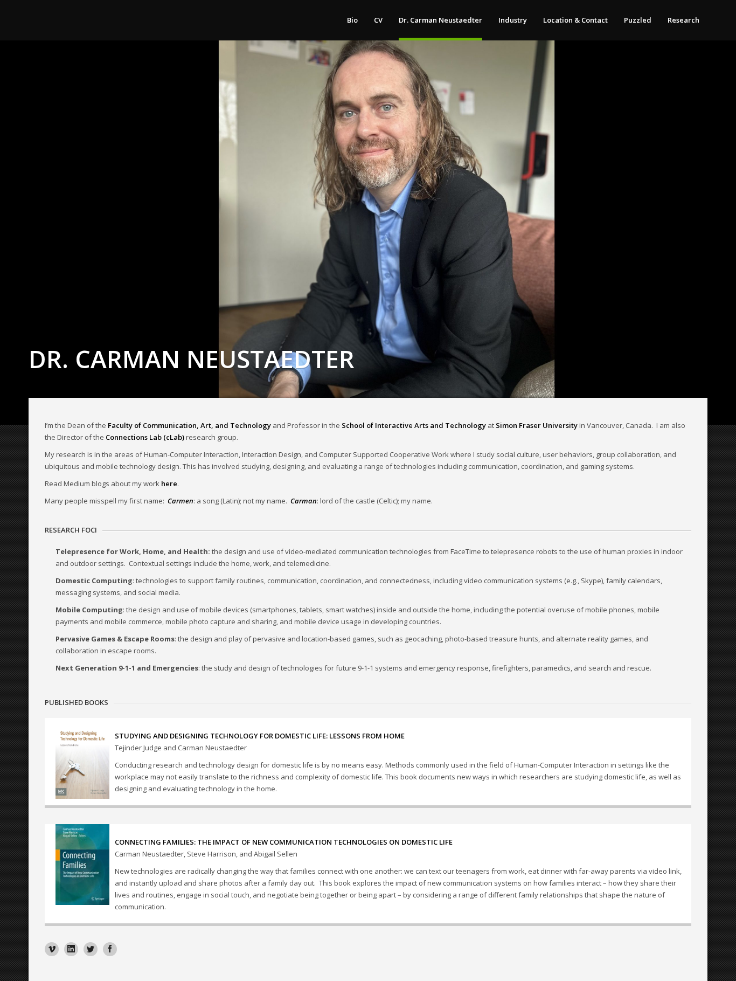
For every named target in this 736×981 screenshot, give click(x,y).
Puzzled (637, 20)
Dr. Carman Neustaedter (440, 20)
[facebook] (110, 949)
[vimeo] (52, 949)
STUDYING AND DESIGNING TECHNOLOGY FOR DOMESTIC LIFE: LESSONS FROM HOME (260, 736)
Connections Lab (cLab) (145, 437)
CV (378, 20)
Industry (512, 20)
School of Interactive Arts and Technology (414, 425)
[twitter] (91, 949)
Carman (303, 501)
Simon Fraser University (537, 425)
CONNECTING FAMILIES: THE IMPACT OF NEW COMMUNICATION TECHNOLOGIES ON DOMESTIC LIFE (284, 842)
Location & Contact (575, 20)
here (169, 483)
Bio (352, 20)
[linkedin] (71, 949)
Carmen (180, 501)
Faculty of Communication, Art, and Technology (189, 425)
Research (683, 20)
